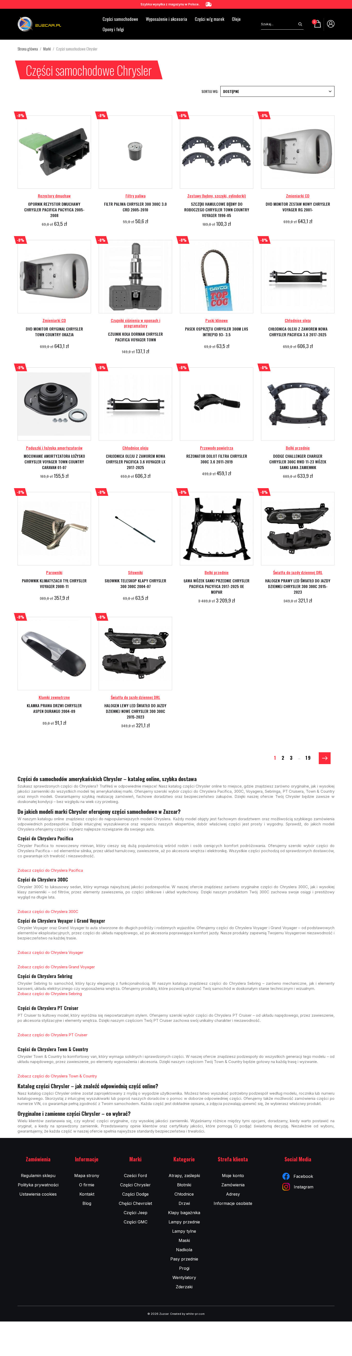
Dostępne (231, 91)
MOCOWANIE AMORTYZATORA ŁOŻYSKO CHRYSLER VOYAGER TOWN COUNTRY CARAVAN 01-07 (54, 461)
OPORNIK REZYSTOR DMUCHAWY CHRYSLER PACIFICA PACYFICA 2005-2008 (54, 209)
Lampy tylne (184, 1231)
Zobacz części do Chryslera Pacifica (50, 870)
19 (308, 757)
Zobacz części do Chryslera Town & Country (57, 1076)
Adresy (233, 1194)
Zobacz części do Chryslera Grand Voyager (56, 966)
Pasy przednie (184, 1259)
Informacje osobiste (233, 1203)
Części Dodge (135, 1194)
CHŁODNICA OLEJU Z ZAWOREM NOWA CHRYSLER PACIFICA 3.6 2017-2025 (298, 331)
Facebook (303, 1176)
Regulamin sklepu (38, 1175)
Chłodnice (184, 1194)
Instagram (303, 1186)
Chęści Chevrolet (135, 1203)
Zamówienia (233, 1184)
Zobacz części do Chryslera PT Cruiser (52, 1034)
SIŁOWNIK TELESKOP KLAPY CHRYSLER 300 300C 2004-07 (135, 583)
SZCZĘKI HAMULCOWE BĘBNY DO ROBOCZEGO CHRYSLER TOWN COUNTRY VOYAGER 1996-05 (216, 209)
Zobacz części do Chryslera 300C (48, 911)
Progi (184, 1268)
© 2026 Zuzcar (158, 1314)
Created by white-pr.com (187, 1314)
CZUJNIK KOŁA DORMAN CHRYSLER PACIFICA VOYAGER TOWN (135, 336)
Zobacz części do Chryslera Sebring (50, 993)
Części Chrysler (135, 1184)
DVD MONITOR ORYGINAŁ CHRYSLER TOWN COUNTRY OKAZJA (54, 331)
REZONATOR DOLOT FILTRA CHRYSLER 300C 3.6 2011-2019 (216, 458)
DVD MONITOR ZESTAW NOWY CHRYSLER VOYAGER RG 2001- (298, 206)
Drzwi (184, 1203)
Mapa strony (86, 1175)
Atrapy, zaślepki (184, 1175)
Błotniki (184, 1184)
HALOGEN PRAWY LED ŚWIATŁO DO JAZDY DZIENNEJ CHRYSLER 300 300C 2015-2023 (297, 586)
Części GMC (135, 1221)
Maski (184, 1240)
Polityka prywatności (38, 1184)
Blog (86, 1203)
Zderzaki (184, 1286)
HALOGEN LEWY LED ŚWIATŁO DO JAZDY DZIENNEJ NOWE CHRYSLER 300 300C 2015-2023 (135, 711)
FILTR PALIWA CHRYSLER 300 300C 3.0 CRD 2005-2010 (135, 206)
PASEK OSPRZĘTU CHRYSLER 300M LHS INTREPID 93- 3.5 (216, 331)
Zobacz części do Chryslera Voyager (50, 952)
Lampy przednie (184, 1221)
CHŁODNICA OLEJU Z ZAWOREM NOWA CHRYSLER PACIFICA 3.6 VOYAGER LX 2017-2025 (135, 461)
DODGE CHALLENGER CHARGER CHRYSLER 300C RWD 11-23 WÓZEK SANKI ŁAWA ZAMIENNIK (297, 461)
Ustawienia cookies (38, 1194)
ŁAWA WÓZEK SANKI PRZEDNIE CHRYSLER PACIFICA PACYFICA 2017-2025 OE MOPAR (216, 586)
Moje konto (233, 1175)
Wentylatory (184, 1277)
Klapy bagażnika (184, 1212)
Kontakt (86, 1194)
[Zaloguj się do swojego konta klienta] (330, 26)
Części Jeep (135, 1212)
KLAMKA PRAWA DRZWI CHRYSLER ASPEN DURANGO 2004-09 (54, 708)
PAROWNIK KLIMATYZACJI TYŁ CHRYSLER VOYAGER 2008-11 (54, 583)
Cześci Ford (135, 1175)
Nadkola (184, 1249)
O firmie (86, 1184)
